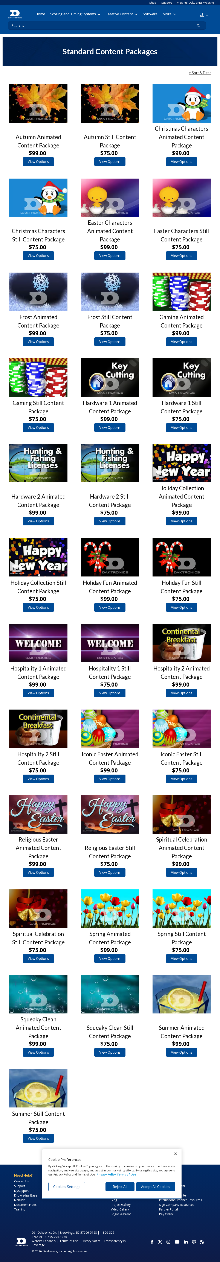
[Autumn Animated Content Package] (38, 103)
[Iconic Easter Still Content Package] (182, 729)
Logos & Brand (121, 1214)
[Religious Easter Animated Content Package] (38, 814)
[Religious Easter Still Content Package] (110, 814)
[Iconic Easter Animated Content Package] (110, 729)
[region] (112, 1174)
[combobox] (98, 25)
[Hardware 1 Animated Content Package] (110, 377)
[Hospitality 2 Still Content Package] (38, 729)
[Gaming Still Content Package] (38, 377)
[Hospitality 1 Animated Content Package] (38, 643)
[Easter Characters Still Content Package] (182, 198)
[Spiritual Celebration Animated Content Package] (182, 814)
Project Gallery (121, 1205)
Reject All (120, 1186)
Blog (114, 1200)
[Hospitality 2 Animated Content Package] (182, 643)
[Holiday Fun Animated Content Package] (110, 557)
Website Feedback (44, 1241)
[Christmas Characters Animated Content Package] (182, 103)
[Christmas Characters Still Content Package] (38, 198)
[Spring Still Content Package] (182, 908)
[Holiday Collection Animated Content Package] (182, 463)
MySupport (21, 1191)
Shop (152, 3)
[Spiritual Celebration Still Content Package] (38, 908)
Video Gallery (120, 1209)
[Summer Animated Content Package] (182, 994)
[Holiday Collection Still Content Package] (38, 557)
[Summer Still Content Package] (38, 1088)
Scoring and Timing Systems (73, 14)
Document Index (25, 1205)
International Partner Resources (180, 1200)
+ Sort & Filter (200, 72)
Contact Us (21, 1181)
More (167, 14)
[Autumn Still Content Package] (110, 103)
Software (150, 14)
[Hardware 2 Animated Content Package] (38, 463)
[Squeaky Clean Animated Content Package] (38, 994)
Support (166, 3)
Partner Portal (168, 1209)
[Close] (175, 1154)
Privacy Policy (106, 1174)
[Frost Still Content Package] (110, 292)
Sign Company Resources (176, 1205)
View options (38, 161)
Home (40, 14)
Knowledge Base (25, 1195)
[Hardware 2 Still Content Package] (110, 463)
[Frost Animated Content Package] (38, 292)
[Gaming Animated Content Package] (182, 292)
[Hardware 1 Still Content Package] (182, 377)
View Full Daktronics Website (195, 3)
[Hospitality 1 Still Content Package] (110, 643)
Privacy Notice (91, 1241)
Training (19, 1209)
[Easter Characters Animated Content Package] (110, 198)
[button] (205, 15)
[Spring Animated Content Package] (110, 908)
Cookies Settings (66, 1186)
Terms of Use (69, 1241)
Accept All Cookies (155, 1186)
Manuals (20, 1200)
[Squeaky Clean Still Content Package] (110, 994)
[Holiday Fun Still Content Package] (182, 557)
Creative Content (119, 14)
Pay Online (166, 1214)
